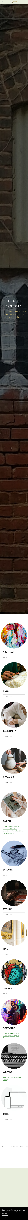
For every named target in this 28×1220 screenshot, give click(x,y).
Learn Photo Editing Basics (11, 1033)
